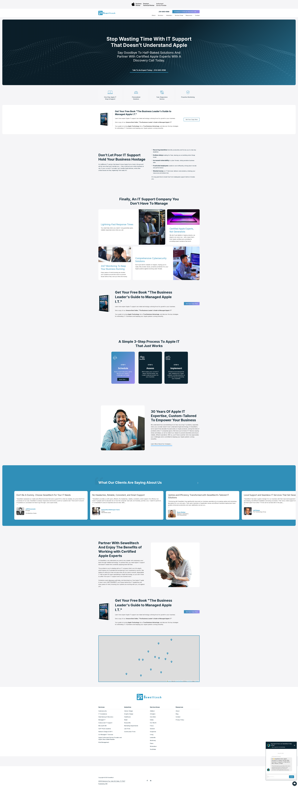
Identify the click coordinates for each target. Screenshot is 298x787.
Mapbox (197, 681)
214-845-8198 (164, 12)
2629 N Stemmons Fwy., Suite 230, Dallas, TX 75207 (111, 781)
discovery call (113, 580)
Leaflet (169, 681)
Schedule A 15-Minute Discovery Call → (186, 11)
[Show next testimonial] (198, 483)
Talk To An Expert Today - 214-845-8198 (149, 70)
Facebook (147, 780)
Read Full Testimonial (17, 504)
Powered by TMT (103, 783)
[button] (161, 672)
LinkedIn (150, 780)
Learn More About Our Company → (161, 444)
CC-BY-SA (189, 681)
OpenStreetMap (179, 681)
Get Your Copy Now (192, 119)
